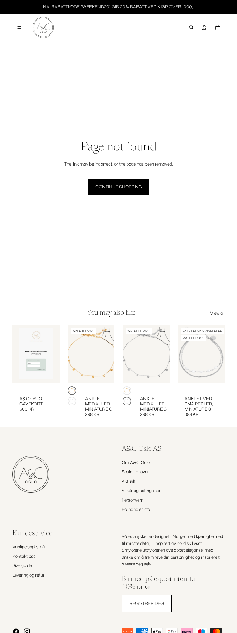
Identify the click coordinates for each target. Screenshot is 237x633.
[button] (72, 391)
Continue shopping (118, 187)
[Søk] (191, 27)
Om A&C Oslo (136, 462)
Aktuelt (128, 481)
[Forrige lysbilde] (74, 354)
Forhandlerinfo (136, 509)
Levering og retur (28, 575)
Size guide (22, 565)
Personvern (132, 500)
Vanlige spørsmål (29, 546)
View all (217, 313)
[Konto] (204, 27)
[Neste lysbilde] (107, 354)
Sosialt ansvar (135, 472)
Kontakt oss (23, 556)
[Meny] (19, 27)
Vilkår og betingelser (141, 490)
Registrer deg (146, 603)
